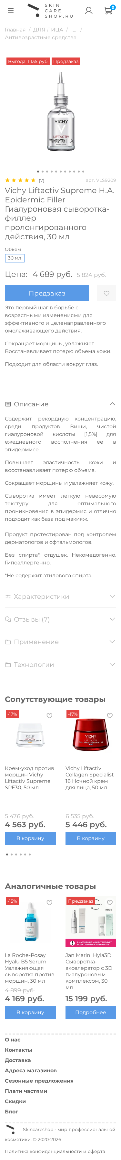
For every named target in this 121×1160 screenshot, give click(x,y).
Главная (15, 30)
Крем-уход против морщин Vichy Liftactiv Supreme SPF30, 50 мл (29, 777)
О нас (12, 1040)
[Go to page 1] (7, 854)
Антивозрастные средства (40, 37)
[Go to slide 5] (56, 172)
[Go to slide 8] (70, 172)
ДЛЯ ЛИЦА (48, 30)
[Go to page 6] (30, 854)
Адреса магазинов (31, 1070)
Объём (13, 249)
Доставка (18, 1060)
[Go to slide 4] (52, 172)
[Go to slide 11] (83, 172)
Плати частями (26, 1091)
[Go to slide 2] (43, 172)
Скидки (15, 1101)
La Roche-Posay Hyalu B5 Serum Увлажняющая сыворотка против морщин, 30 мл (30, 968)
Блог (11, 1112)
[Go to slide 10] (79, 172)
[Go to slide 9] (74, 172)
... (74, 30)
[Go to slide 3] (47, 172)
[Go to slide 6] (61, 172)
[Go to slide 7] (65, 172)
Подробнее (90, 1012)
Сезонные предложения (39, 1081)
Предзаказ (47, 293)
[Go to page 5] (25, 854)
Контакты (18, 1050)
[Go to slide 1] (38, 172)
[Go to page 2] (12, 854)
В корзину (30, 838)
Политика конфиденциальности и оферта (55, 1151)
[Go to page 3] (16, 854)
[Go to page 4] (21, 854)
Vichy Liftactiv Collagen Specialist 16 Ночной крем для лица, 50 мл (90, 777)
